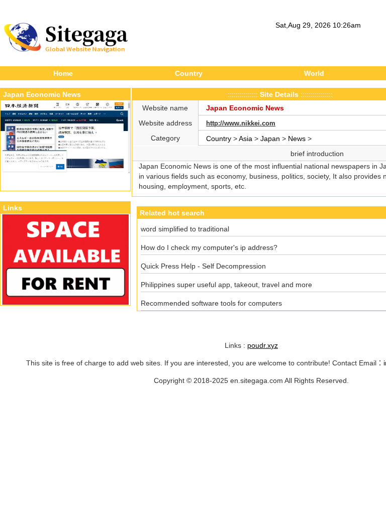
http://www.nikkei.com (240, 123)
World (314, 73)
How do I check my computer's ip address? (209, 247)
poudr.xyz (262, 345)
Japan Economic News (245, 108)
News (297, 139)
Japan (270, 139)
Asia (245, 139)
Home (63, 73)
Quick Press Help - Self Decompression (203, 266)
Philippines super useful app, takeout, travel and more (226, 285)
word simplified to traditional (185, 229)
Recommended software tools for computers (211, 303)
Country (189, 73)
